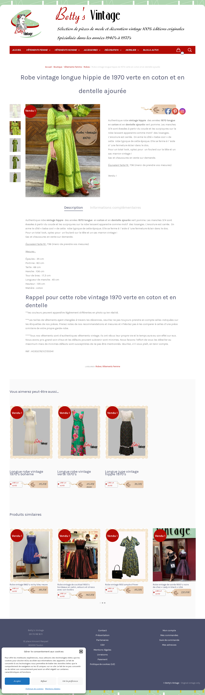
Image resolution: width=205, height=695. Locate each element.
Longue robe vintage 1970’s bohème (26, 472)
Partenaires (102, 640)
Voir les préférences (70, 681)
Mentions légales (52, 689)
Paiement (102, 659)
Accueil (48, 67)
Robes (87, 67)
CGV (102, 645)
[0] (178, 50)
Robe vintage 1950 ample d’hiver (121, 584)
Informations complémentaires (115, 207)
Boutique (58, 67)
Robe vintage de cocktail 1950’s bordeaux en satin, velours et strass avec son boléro (76, 587)
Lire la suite (15, 484)
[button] (81, 651)
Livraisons (102, 654)
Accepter (17, 681)
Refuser (44, 681)
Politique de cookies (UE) (102, 664)
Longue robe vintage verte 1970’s (74, 472)
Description (73, 207)
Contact (102, 630)
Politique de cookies (35, 689)
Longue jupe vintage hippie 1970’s (122, 472)
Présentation (102, 635)
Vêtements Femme (73, 67)
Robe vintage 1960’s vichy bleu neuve (29, 584)
